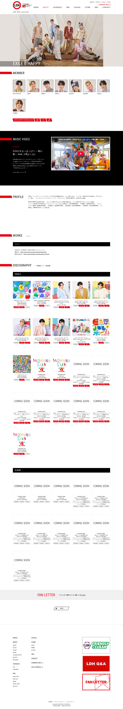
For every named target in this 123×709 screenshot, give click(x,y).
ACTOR (14, 647)
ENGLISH (98, 2)
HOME (14, 12)
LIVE (14, 667)
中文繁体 (108, 2)
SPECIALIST (16, 659)
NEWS (36, 7)
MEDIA (14, 681)
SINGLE (39, 266)
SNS (96, 7)
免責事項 (50, 701)
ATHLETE (15, 657)
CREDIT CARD (16, 684)
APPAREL (33, 647)
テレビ (28, 236)
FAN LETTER (16, 676)
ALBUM (48, 266)
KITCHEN (33, 650)
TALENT (15, 650)
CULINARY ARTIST (17, 655)
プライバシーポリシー (59, 701)
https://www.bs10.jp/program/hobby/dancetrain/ (33, 252)
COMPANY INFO (104, 4)
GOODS (33, 645)
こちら (84, 595)
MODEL (14, 652)
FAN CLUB (15, 679)
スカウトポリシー (70, 701)
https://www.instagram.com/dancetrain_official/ (36, 254)
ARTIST (46, 7)
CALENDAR (15, 669)
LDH (17, 5)
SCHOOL (77, 7)
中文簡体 (103, 2)
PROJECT (15, 686)
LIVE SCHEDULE (36, 667)
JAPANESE (92, 2)
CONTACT (106, 7)
